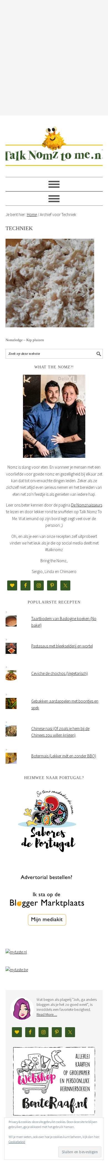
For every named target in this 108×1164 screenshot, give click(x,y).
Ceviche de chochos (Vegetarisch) (59, 673)
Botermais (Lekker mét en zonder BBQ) (63, 756)
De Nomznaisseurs (86, 505)
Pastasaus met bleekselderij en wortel (62, 646)
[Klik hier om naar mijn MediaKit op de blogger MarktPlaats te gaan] (47, 939)
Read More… (47, 1014)
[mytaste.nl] (16, 952)
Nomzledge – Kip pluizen (25, 340)
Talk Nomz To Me (54, 143)
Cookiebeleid (17, 1142)
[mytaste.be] (17, 969)
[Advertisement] (54, 57)
